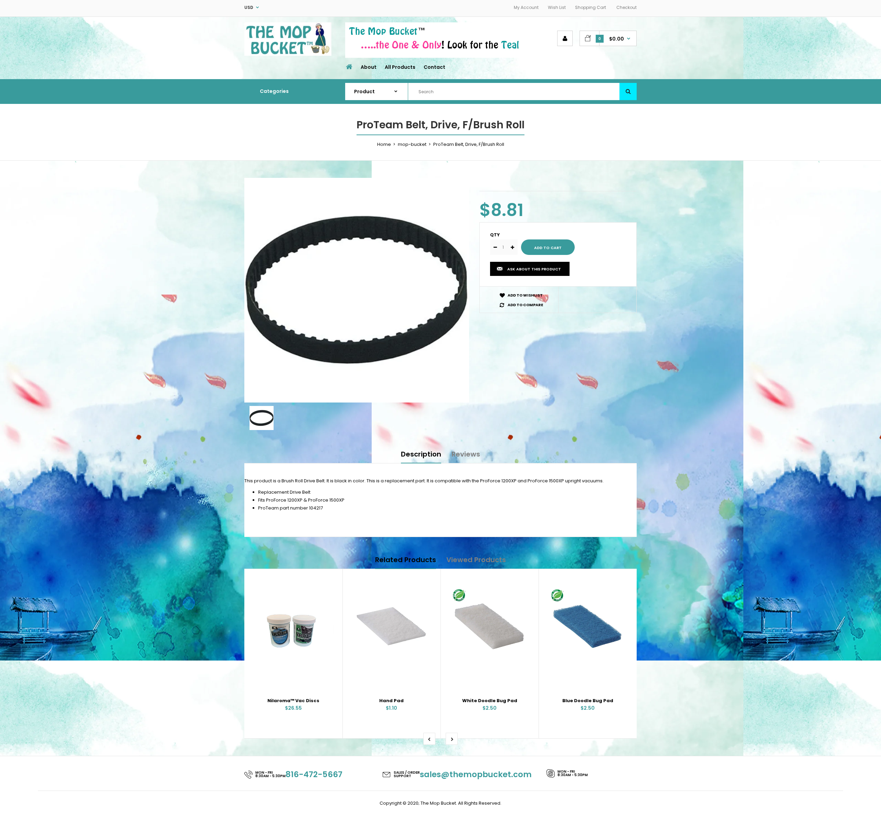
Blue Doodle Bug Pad (587, 700)
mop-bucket (412, 144)
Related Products (405, 560)
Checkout (626, 7)
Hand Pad (391, 700)
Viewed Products (476, 560)
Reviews (466, 454)
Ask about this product (534, 269)
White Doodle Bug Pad (489, 700)
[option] (356, 290)
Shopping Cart (590, 7)
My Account (526, 7)
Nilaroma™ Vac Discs (293, 700)
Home (384, 144)
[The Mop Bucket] (287, 54)
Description (421, 454)
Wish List (557, 7)
